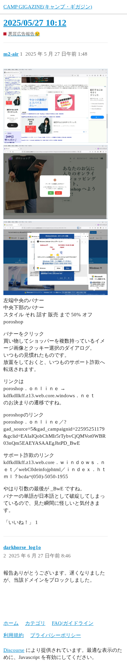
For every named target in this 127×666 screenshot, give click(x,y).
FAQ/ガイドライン (72, 623)
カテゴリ (35, 623)
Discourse (13, 650)
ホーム (11, 623)
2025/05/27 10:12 (34, 23)
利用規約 (13, 635)
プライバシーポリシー (55, 635)
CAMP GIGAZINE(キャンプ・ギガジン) (47, 6)
